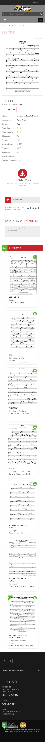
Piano (19, 120)
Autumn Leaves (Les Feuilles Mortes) (18, 636)
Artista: (4, 116)
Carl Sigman (13, 26)
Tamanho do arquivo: (9, 160)
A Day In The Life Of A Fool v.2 (18, 526)
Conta (37, 2)
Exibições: (5, 148)
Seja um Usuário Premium (11, 712)
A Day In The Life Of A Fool (18, 580)
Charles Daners (24, 471)
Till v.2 (12, 468)
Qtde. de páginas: (8, 156)
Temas (11, 300)
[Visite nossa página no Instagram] (4, 661)
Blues (19, 124)
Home (4, 26)
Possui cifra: (6, 128)
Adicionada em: (7, 144)
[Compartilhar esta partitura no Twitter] (14, 109)
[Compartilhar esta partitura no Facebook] (9, 109)
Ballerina (13, 408)
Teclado (24, 120)
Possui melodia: (7, 132)
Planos (4, 709)
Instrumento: (6, 120)
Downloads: (6, 152)
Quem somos (6, 687)
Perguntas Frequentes (10, 689)
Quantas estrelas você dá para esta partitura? (14, 208)
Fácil (18, 136)
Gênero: (4, 124)
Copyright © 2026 (8, 729)
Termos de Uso (7, 692)
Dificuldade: (6, 136)
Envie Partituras (8, 714)
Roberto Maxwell (32, 116)
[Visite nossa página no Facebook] (10, 661)
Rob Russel (23, 411)
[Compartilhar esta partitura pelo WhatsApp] (4, 109)
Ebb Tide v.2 (14, 297)
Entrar (4, 701)
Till (10, 355)
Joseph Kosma (14, 641)
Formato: (5, 140)
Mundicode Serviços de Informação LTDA (27, 731)
